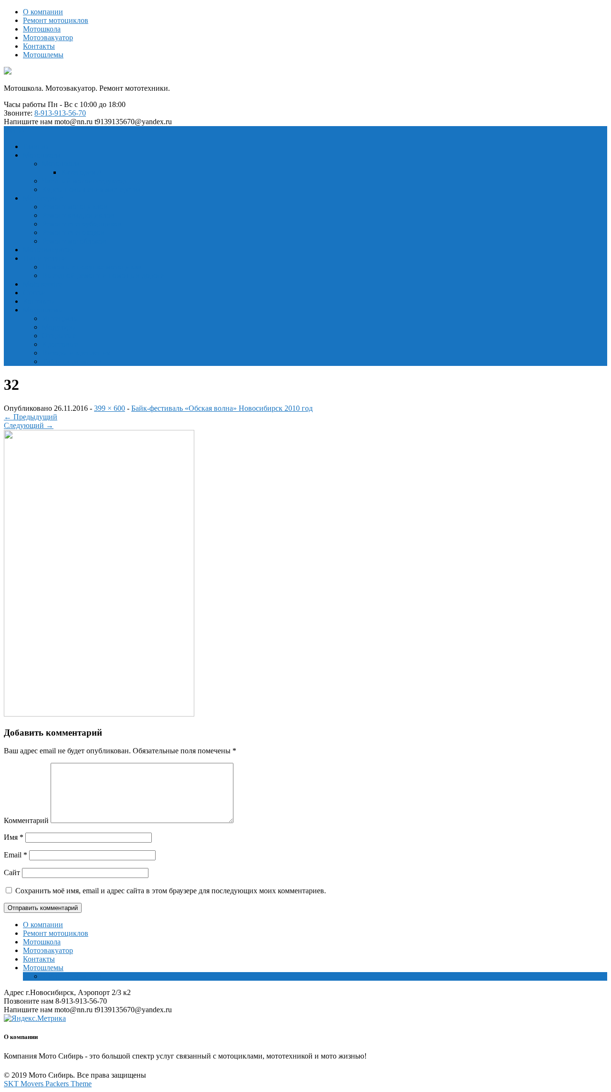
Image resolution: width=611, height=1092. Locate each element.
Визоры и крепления (76, 353)
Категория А (82, 172)
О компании (43, 12)
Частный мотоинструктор (84, 181)
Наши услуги (44, 258)
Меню (14, 130)
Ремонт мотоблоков (74, 241)
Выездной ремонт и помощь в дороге (103, 275)
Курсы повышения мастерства (91, 189)
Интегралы (60, 318)
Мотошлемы (43, 55)
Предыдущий (30, 417)
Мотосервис (43, 198)
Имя (13, 837)
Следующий (28, 425)
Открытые (59, 336)
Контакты (39, 46)
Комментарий (26, 820)
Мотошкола (42, 29)
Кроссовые (60, 344)
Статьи (34, 293)
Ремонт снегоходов (73, 232)
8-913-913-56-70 (60, 113)
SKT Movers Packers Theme (48, 1084)
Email (15, 855)
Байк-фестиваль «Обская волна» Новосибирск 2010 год (222, 408)
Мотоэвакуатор (48, 37)
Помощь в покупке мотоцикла (91, 267)
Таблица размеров (71, 361)
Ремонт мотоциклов (55, 20)
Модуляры (59, 327)
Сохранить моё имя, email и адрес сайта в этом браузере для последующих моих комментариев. (170, 891)
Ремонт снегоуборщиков (82, 224)
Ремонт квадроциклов (78, 215)
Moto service (42, 284)
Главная (36, 146)
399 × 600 (109, 408)
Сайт (12, 872)
